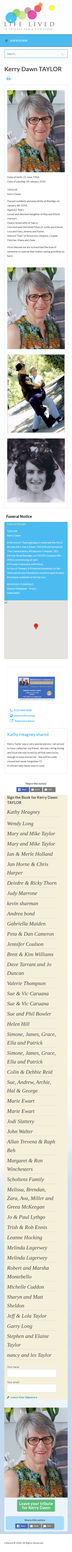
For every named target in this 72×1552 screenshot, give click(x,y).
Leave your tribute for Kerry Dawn (36, 1505)
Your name (13, 1366)
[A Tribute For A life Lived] (29, 16)
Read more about (24, 720)
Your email (13, 1382)
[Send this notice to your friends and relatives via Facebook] (22, 790)
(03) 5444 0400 (23, 710)
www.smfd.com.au (24, 715)
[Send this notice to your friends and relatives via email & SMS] (36, 790)
